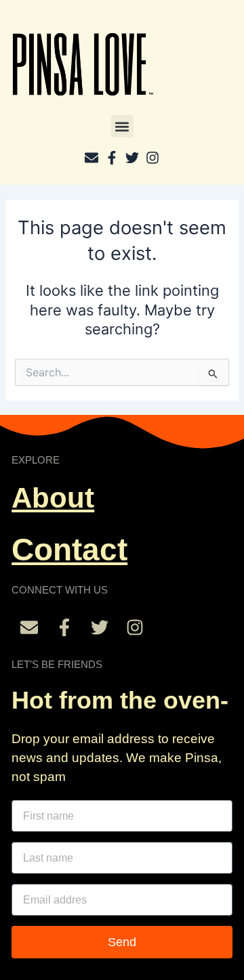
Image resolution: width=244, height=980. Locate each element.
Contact (69, 549)
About (53, 498)
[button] (122, 126)
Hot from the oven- (120, 700)
